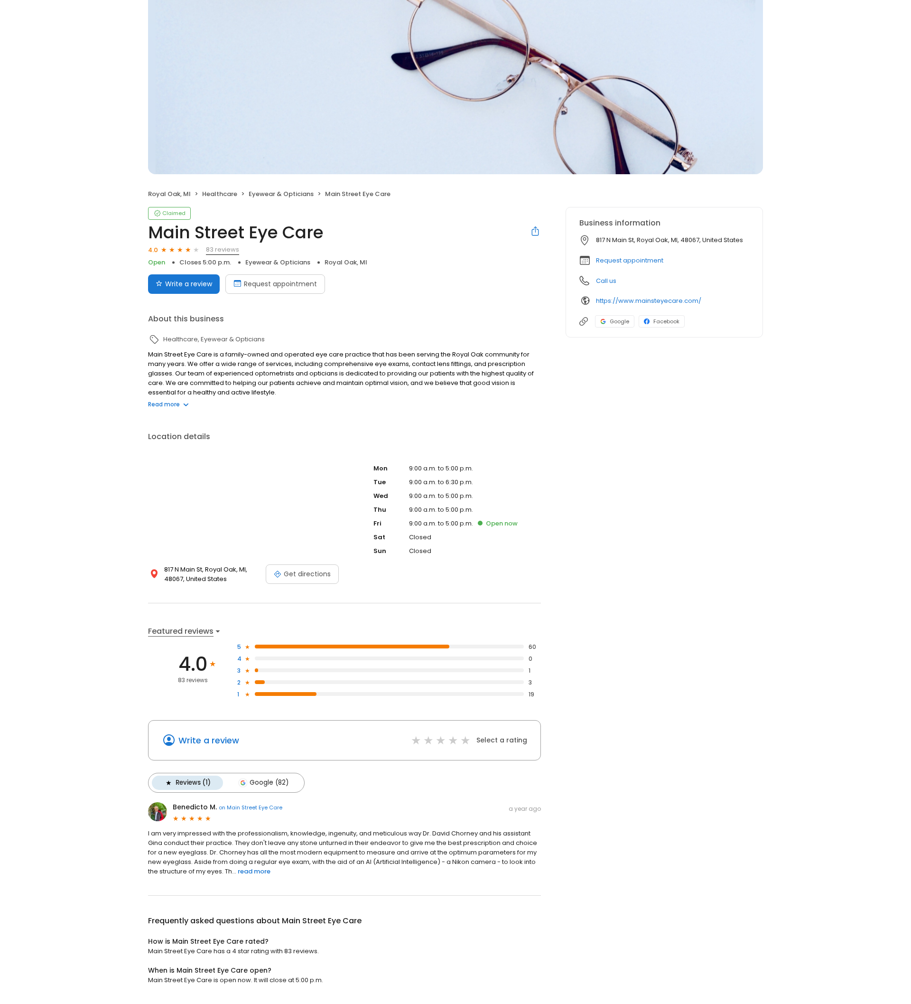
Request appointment (280, 284)
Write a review (188, 284)
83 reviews (222, 249)
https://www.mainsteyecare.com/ (648, 300)
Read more (164, 404)
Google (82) (269, 782)
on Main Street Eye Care (250, 807)
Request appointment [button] (629, 260)
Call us (606, 280)
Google (619, 321)
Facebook (666, 321)
